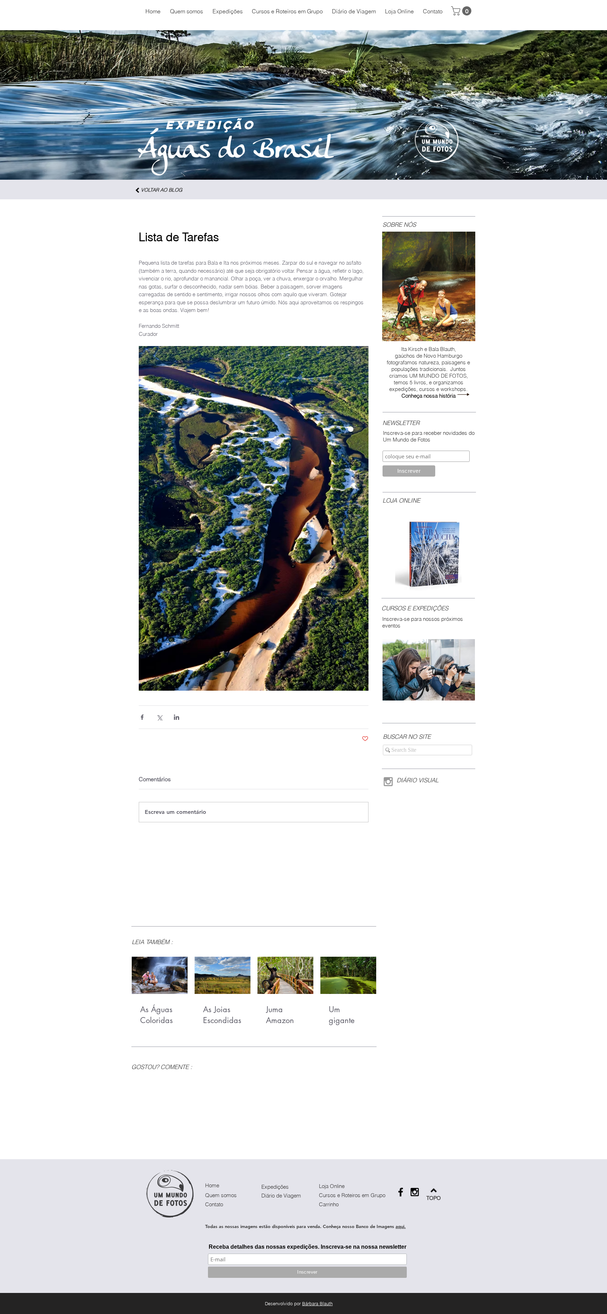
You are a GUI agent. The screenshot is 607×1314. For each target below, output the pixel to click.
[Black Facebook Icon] (400, 1192)
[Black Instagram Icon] (414, 1192)
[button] (462, 10)
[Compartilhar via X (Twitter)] (159, 717)
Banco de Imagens (375, 1226)
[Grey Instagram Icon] (388, 781)
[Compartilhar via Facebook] (142, 717)
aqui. (401, 1226)
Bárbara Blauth (317, 1303)
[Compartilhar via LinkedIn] (176, 717)
